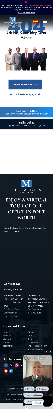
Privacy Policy (12, 399)
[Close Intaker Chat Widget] (50, 351)
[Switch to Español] (35, 21)
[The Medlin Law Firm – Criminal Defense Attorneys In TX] (13, 18)
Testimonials (8, 346)
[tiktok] (22, 365)
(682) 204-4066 (11, 316)
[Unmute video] (37, 376)
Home (6, 332)
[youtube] (6, 371)
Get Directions (10, 313)
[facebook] (6, 365)
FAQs (29, 335)
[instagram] (17, 365)
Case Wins (8, 339)
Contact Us (32, 342)
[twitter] (11, 365)
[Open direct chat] (46, 351)
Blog (29, 339)
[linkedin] (11, 371)
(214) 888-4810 (34, 313)
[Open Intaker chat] (26, 408)
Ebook (6, 342)
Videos (30, 332)
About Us (7, 335)
